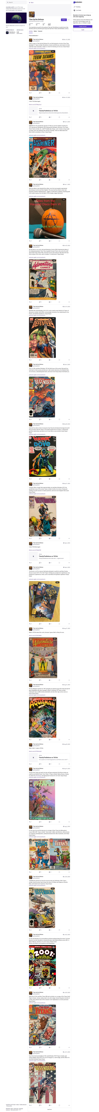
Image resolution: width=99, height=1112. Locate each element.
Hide (53, 51)
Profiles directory (23, 1104)
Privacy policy (9, 1105)
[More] (69, 93)
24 (29, 24)
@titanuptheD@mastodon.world (35, 21)
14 (36, 24)
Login (82, 29)
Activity (31, 31)
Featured (40, 31)
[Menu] (68, 20)
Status (17, 1104)
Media (35, 31)
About (14, 1104)
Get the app (16, 1108)
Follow (64, 19)
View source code (14, 1109)
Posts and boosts (33, 35)
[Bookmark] (59, 93)
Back (32, 2)
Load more (49, 1109)
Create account (82, 26)
